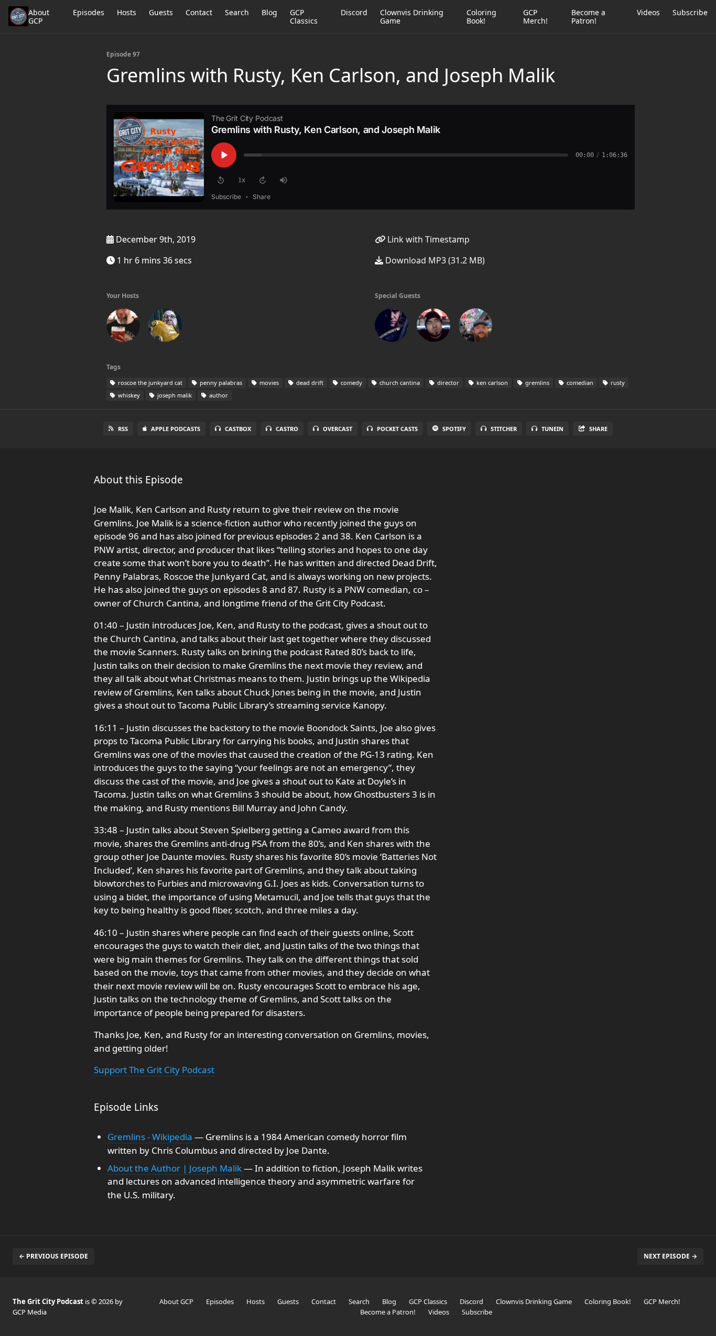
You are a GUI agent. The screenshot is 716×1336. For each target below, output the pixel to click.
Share (598, 429)
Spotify (454, 429)
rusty (617, 383)
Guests (161, 12)
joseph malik (174, 395)
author (218, 395)
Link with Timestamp (427, 239)
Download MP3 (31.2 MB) (434, 260)
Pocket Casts (397, 429)
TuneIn (552, 429)
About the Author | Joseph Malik (175, 1168)
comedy (350, 383)
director (447, 383)
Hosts (126, 12)
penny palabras (220, 383)
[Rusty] (475, 327)
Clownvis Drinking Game (411, 16)
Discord (354, 12)
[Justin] (165, 327)
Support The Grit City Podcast (154, 1070)
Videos (648, 12)
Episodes (88, 12)
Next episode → (670, 1256)
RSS (123, 429)
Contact (199, 12)
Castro (287, 429)
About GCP (38, 16)
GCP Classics (304, 16)
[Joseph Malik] (391, 327)
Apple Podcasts (175, 429)
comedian (579, 383)
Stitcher (504, 429)
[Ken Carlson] (433, 327)
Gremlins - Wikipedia (150, 1137)
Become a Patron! (588, 16)
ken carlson (491, 383)
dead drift (309, 383)
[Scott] (123, 327)
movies (268, 383)
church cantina (399, 383)
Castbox (238, 429)
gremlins (536, 383)
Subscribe (690, 12)
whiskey (128, 395)
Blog (269, 12)
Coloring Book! (481, 16)
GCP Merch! (535, 16)
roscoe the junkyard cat (149, 383)
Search (237, 12)
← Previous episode (53, 1256)
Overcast (337, 429)
